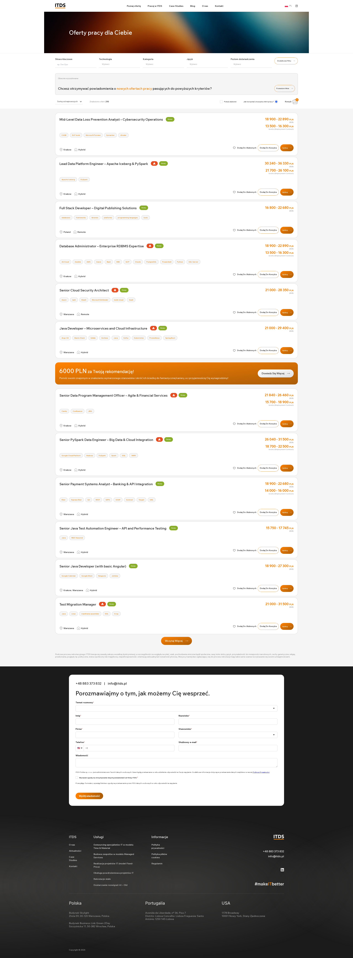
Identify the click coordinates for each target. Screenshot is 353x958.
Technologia (105, 59)
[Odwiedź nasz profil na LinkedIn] (296, 6)
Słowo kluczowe (63, 59)
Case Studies (176, 6)
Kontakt (219, 6)
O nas (205, 6)
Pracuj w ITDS (155, 6)
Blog (192, 6)
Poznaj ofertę (134, 6)
